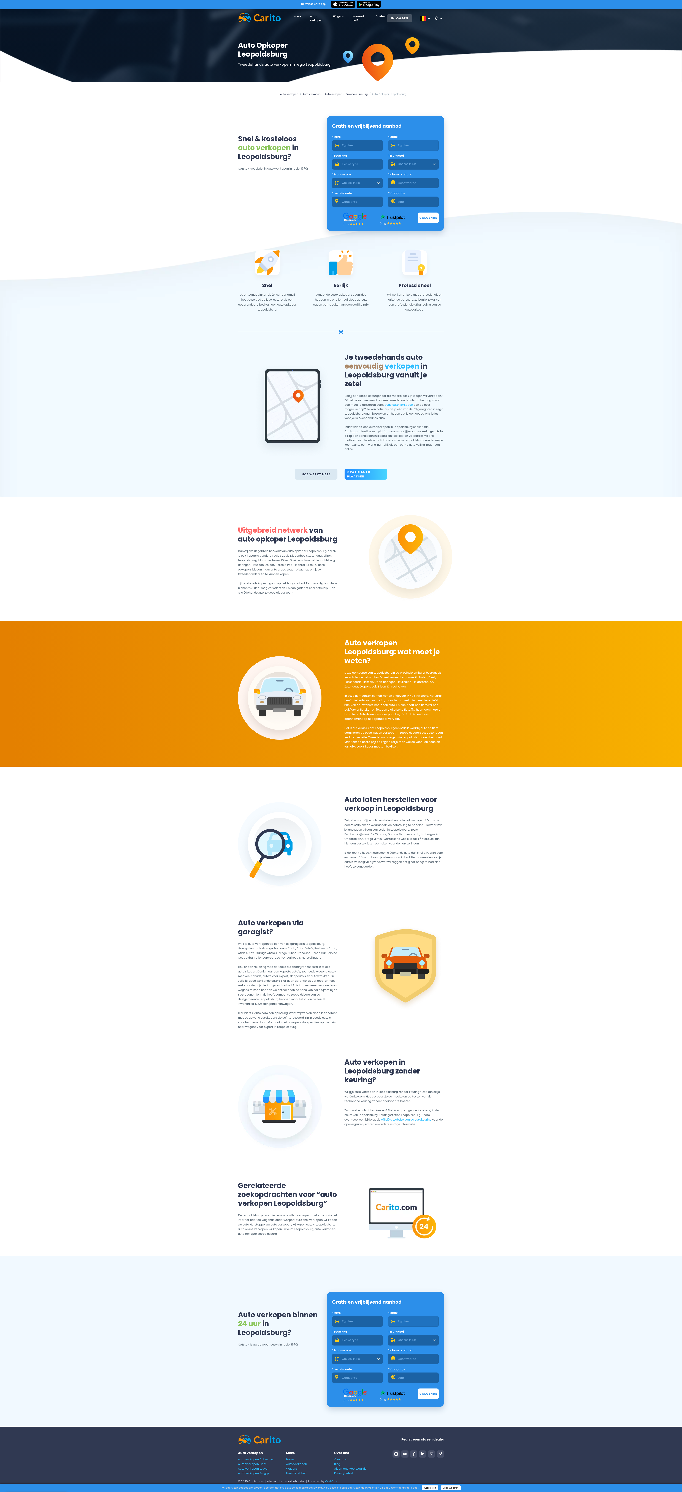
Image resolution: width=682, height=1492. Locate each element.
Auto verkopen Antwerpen (256, 1459)
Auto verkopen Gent (252, 1464)
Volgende (428, 218)
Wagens (338, 16)
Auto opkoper (333, 94)
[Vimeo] (440, 1454)
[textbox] (413, 164)
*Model (393, 137)
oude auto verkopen (399, 405)
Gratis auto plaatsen (358, 474)
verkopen (402, 366)
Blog (337, 1464)
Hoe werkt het (296, 1473)
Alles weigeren (450, 1487)
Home (297, 16)
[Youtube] (404, 1454)
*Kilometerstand (400, 174)
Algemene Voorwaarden (351, 1469)
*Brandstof (396, 156)
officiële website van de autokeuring (406, 1120)
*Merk (336, 137)
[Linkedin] (422, 1454)
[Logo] (259, 18)
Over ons (340, 1459)
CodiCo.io (331, 1481)
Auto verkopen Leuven (253, 1469)
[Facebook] (413, 1454)
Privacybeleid (343, 1473)
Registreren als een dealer (422, 1439)
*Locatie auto (342, 193)
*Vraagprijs (396, 193)
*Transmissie (341, 174)
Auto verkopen (289, 94)
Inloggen (399, 18)
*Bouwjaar (339, 156)
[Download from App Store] (343, 4)
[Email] (431, 1454)
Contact (381, 16)
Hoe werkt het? (316, 474)
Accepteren (430, 1487)
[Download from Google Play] (369, 4)
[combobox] (413, 164)
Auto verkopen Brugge (253, 1473)
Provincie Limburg (357, 94)
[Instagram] (396, 1454)
